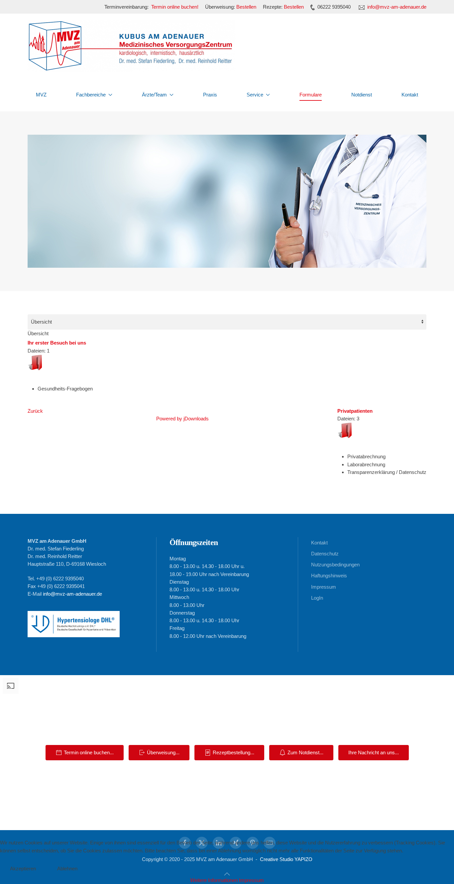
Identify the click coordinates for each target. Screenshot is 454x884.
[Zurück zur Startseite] (131, 46)
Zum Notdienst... (305, 752)
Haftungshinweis (329, 575)
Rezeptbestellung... (233, 752)
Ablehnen (67, 868)
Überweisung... (163, 752)
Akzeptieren (23, 868)
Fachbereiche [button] (91, 94)
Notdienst (361, 94)
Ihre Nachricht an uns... (373, 752)
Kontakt (409, 94)
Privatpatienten (355, 411)
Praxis (210, 94)
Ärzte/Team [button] (154, 94)
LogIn (317, 598)
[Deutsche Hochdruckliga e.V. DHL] (74, 623)
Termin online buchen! (174, 7)
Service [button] (255, 94)
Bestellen (246, 7)
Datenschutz (325, 553)
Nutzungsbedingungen (335, 564)
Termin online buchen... (89, 752)
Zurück (35, 411)
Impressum (323, 587)
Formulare (310, 94)
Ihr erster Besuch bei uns (57, 343)
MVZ (41, 94)
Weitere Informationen (214, 880)
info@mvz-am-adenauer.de (396, 7)
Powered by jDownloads (182, 418)
